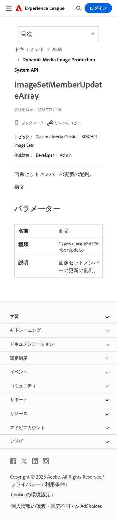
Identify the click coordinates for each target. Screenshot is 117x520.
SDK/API (89, 136)
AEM (57, 49)
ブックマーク (32, 123)
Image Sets (24, 145)
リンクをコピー (68, 123)
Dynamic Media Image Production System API (54, 64)
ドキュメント (29, 49)
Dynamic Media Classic (56, 136)
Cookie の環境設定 (31, 494)
